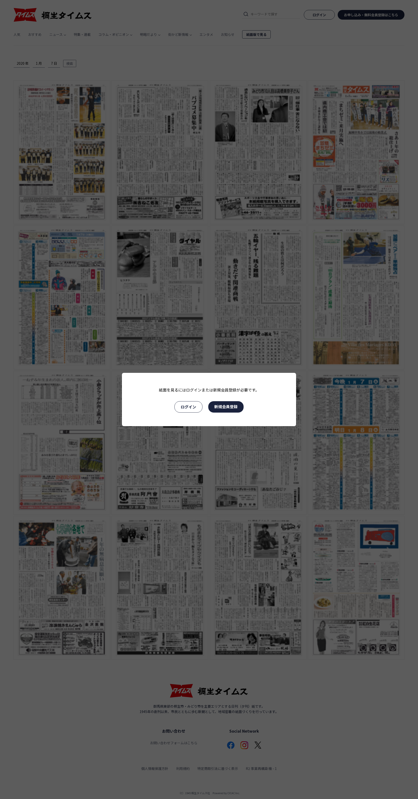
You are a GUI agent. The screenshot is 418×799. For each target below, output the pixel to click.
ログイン (188, 407)
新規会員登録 (226, 406)
